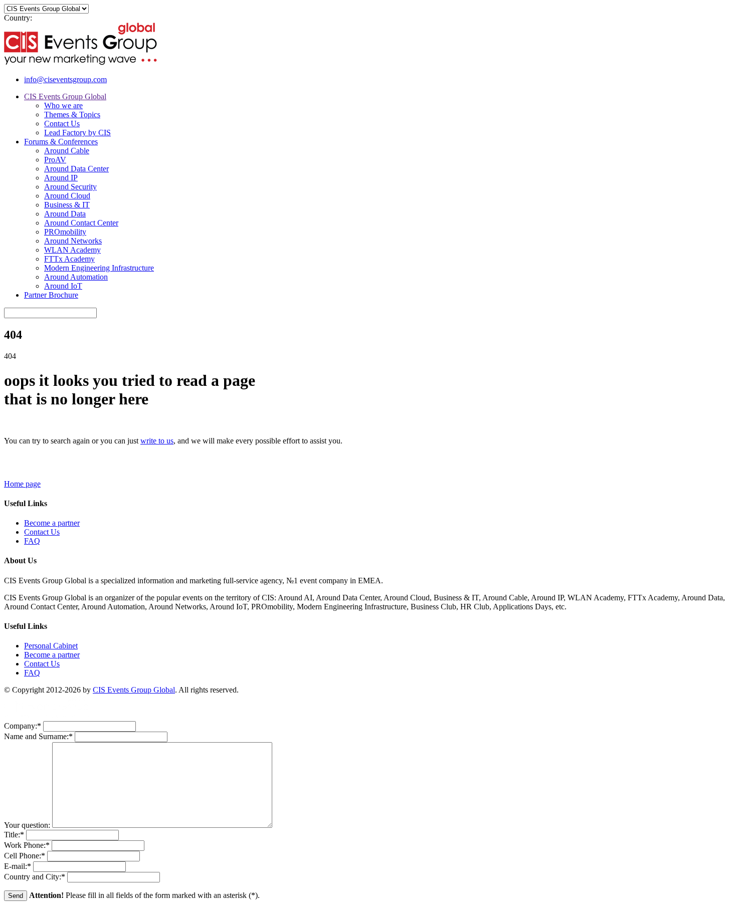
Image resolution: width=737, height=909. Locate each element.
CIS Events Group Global (65, 96)
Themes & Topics (72, 114)
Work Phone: (27, 845)
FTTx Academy (69, 259)
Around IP (61, 177)
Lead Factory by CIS (77, 132)
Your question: (28, 825)
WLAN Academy (72, 250)
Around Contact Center (81, 222)
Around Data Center (76, 168)
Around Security (70, 186)
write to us (156, 440)
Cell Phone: (24, 855)
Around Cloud (67, 195)
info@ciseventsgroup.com (65, 79)
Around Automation (76, 277)
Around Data (65, 213)
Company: (22, 726)
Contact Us (62, 123)
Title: (14, 834)
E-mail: (17, 866)
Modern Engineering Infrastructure (99, 268)
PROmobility (65, 232)
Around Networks (73, 241)
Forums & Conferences (61, 141)
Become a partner (52, 523)
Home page (22, 484)
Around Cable (66, 150)
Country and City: (34, 876)
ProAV (55, 159)
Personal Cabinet (51, 645)
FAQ (32, 541)
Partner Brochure (51, 295)
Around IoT (63, 286)
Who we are (63, 105)
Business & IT (67, 204)
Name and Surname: (38, 736)
